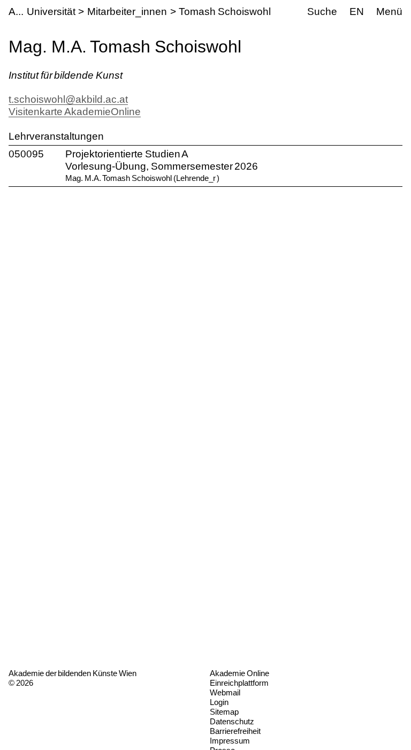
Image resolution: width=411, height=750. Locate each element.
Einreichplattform (239, 682)
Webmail (225, 692)
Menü (389, 11)
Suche (322, 11)
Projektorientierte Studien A (126, 154)
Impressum (230, 740)
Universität (51, 11)
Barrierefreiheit (235, 731)
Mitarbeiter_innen (127, 11)
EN (356, 11)
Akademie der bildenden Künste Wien (72, 673)
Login (219, 702)
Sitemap (224, 711)
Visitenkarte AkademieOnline (75, 111)
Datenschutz (232, 721)
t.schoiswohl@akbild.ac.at (68, 99)
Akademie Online (239, 673)
